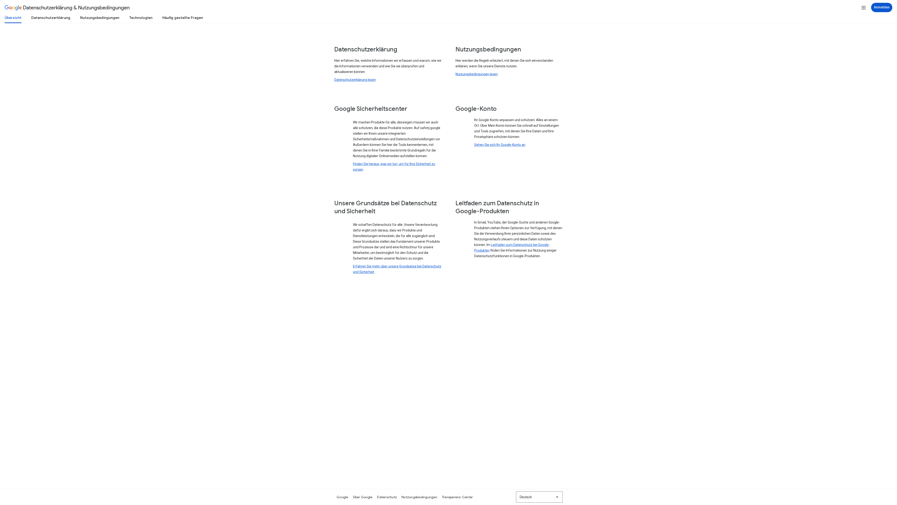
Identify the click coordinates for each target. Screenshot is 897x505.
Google (342, 497)
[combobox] (539, 497)
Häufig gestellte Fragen (182, 18)
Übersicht (13, 18)
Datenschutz (387, 497)
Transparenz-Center (457, 497)
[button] (863, 7)
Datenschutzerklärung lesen (355, 80)
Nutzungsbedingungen (99, 18)
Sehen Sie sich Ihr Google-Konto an (499, 145)
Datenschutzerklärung (50, 18)
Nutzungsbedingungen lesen (477, 74)
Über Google (363, 497)
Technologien (141, 18)
